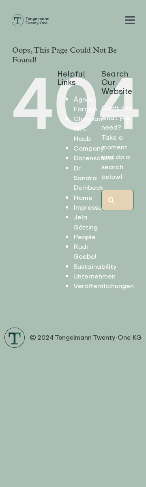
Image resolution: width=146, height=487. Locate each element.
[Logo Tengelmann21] (30, 16)
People (84, 237)
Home (82, 197)
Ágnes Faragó (85, 104)
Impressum (90, 207)
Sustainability (95, 266)
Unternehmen (94, 276)
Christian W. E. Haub (87, 128)
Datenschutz (93, 158)
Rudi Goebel (85, 251)
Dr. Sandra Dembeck (88, 178)
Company (88, 148)
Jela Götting (85, 222)
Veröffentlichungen (103, 286)
